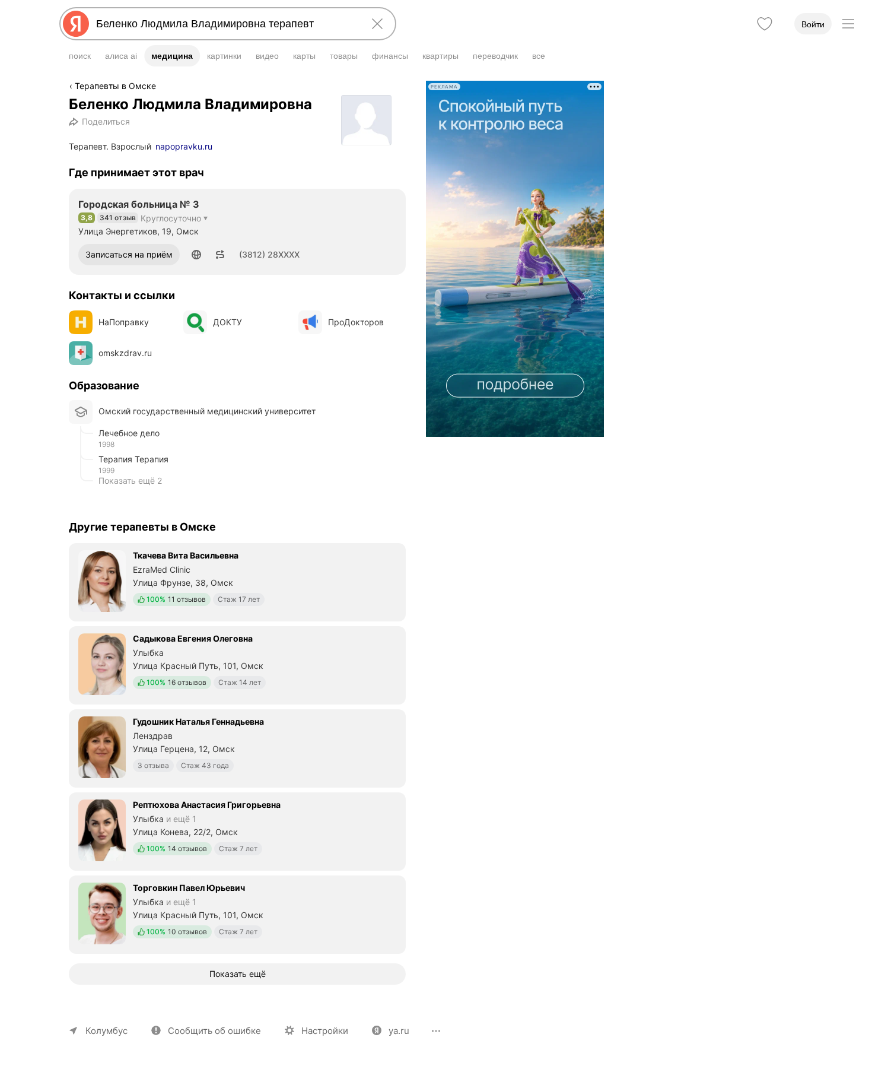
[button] (196, 254)
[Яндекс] (76, 24)
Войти (813, 24)
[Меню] (848, 24)
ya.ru (399, 1030)
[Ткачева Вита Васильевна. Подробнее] (237, 581)
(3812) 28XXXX (269, 254)
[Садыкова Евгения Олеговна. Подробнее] (237, 664)
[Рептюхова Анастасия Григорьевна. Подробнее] (237, 830)
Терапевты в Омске (115, 86)
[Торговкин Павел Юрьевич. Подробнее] (237, 913)
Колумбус (106, 1030)
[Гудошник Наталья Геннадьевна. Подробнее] (237, 747)
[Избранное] (765, 24)
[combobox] (225, 23)
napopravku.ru (183, 146)
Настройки (324, 1030)
